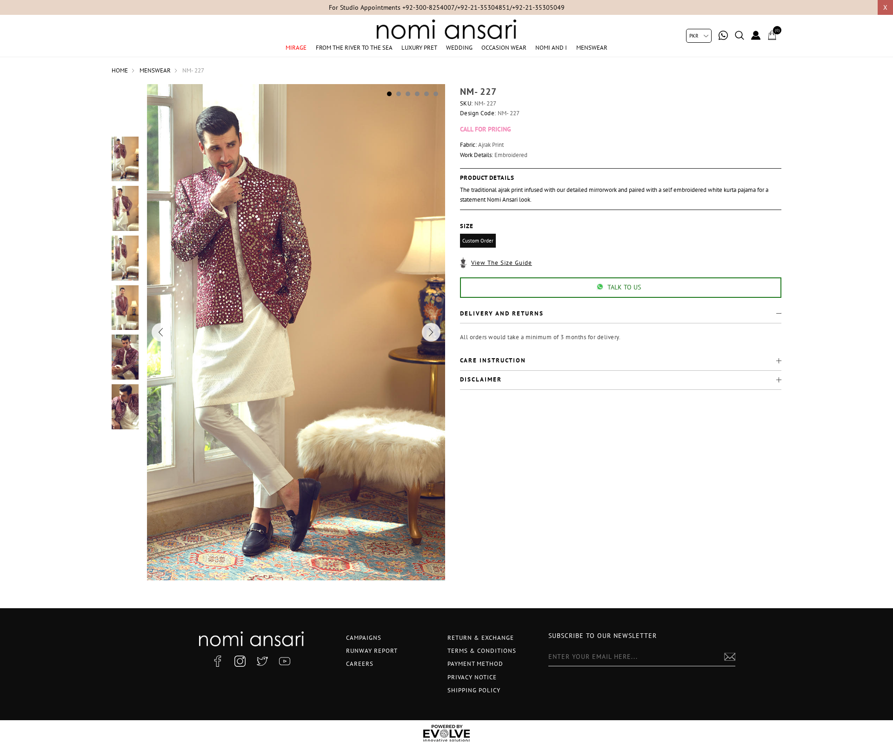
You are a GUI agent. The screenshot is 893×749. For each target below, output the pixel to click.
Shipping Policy (473, 690)
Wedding (459, 48)
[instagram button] (240, 661)
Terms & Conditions (481, 651)
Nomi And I (551, 48)
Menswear (591, 48)
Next (431, 332)
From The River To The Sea (354, 48)
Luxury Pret (419, 48)
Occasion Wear (503, 48)
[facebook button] (217, 661)
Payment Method (475, 664)
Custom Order (477, 240)
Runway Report (372, 651)
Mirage (296, 48)
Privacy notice (472, 677)
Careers (359, 664)
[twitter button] (262, 661)
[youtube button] (284, 661)
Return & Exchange (480, 638)
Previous (161, 332)
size (466, 226)
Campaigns (363, 638)
